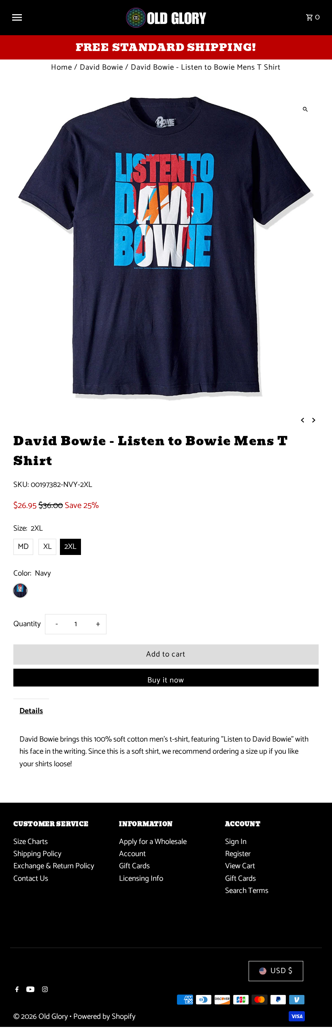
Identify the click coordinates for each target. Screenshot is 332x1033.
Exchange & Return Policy (53, 866)
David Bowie (101, 67)
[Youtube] (29, 990)
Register (238, 854)
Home (61, 67)
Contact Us (30, 878)
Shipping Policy (37, 854)
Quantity (27, 624)
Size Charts (30, 841)
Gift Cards (134, 866)
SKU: (21, 485)
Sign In (236, 841)
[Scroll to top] (315, 1012)
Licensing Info (141, 878)
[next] (314, 420)
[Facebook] (16, 990)
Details (31, 711)
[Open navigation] (65, 17)
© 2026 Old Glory (41, 1016)
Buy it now (165, 680)
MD (23, 546)
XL (47, 546)
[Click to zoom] (305, 109)
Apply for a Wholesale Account (153, 847)
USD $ (281, 971)
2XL (70, 546)
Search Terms (246, 890)
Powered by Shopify (104, 1016)
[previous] (302, 420)
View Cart (240, 866)
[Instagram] (44, 990)
